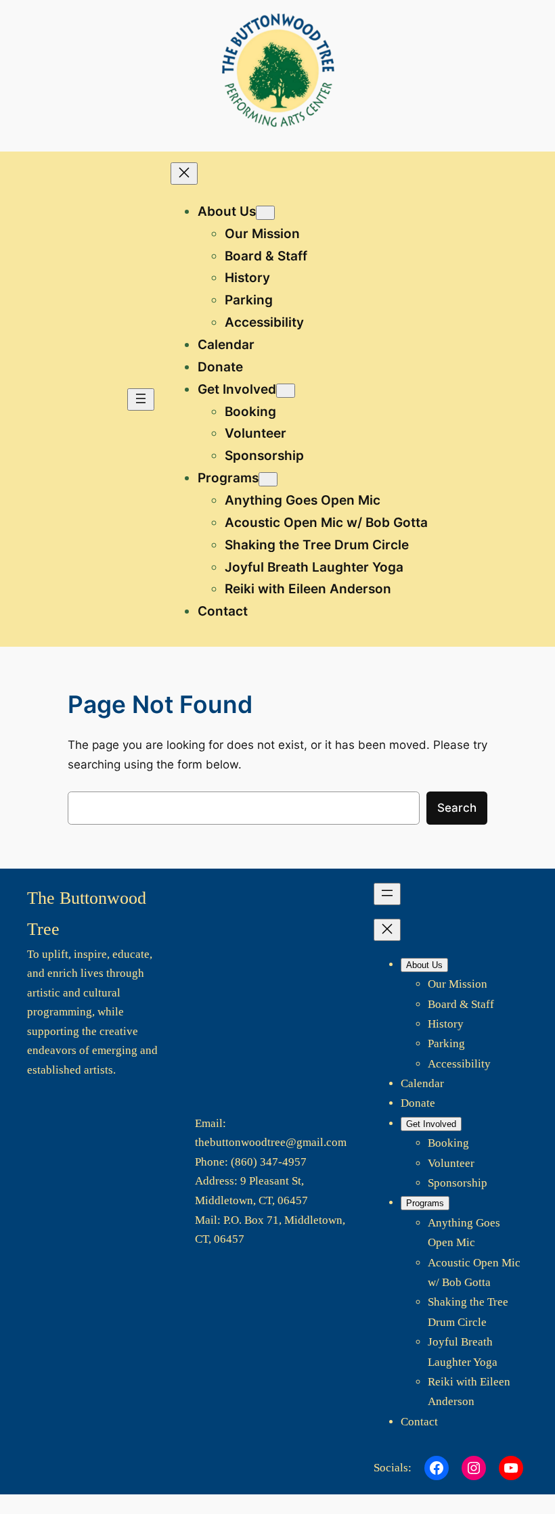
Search (456, 808)
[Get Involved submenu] (285, 391)
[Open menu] (140, 399)
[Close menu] (184, 173)
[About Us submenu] (265, 213)
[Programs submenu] (268, 479)
